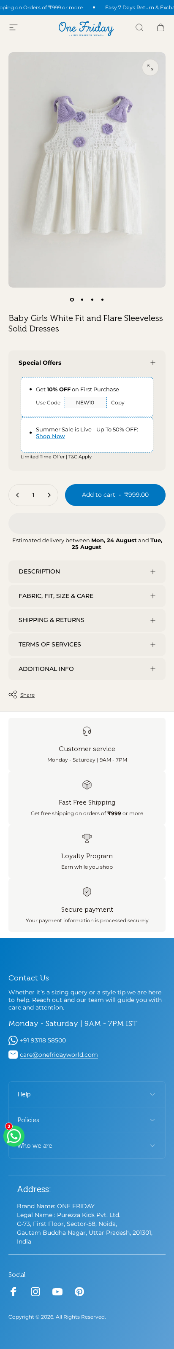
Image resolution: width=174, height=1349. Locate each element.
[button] (87, 523)
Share (27, 695)
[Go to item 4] (102, 299)
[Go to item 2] (82, 299)
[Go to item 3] (92, 299)
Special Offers (40, 362)
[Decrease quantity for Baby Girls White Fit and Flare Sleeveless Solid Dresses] (18, 495)
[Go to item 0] (72, 299)
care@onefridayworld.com (59, 1054)
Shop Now (50, 436)
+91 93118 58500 (43, 1040)
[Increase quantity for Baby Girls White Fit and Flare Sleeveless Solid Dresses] (49, 495)
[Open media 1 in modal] (150, 67)
